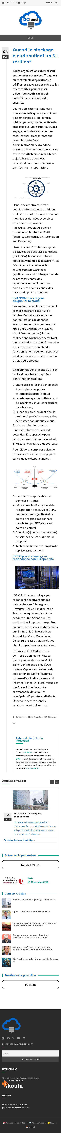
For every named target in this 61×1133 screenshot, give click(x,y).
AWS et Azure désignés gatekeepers (34, 899)
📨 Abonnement (36, 1123)
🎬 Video (21, 1123)
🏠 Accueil (30, 1127)
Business (18, 840)
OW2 (18, 759)
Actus (10, 840)
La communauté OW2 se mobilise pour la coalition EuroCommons (35, 924)
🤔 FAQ (50, 1123)
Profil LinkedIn (32, 768)
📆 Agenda (8, 1123)
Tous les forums (31, 864)
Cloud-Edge (33, 717)
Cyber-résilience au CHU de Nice (32, 911)
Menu (49, 2)
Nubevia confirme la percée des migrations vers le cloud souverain (33, 948)
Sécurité (43, 717)
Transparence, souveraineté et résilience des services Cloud (31, 936)
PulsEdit (28, 752)
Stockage (52, 717)
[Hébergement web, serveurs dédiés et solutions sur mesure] (12, 1083)
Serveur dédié (26, 1078)
